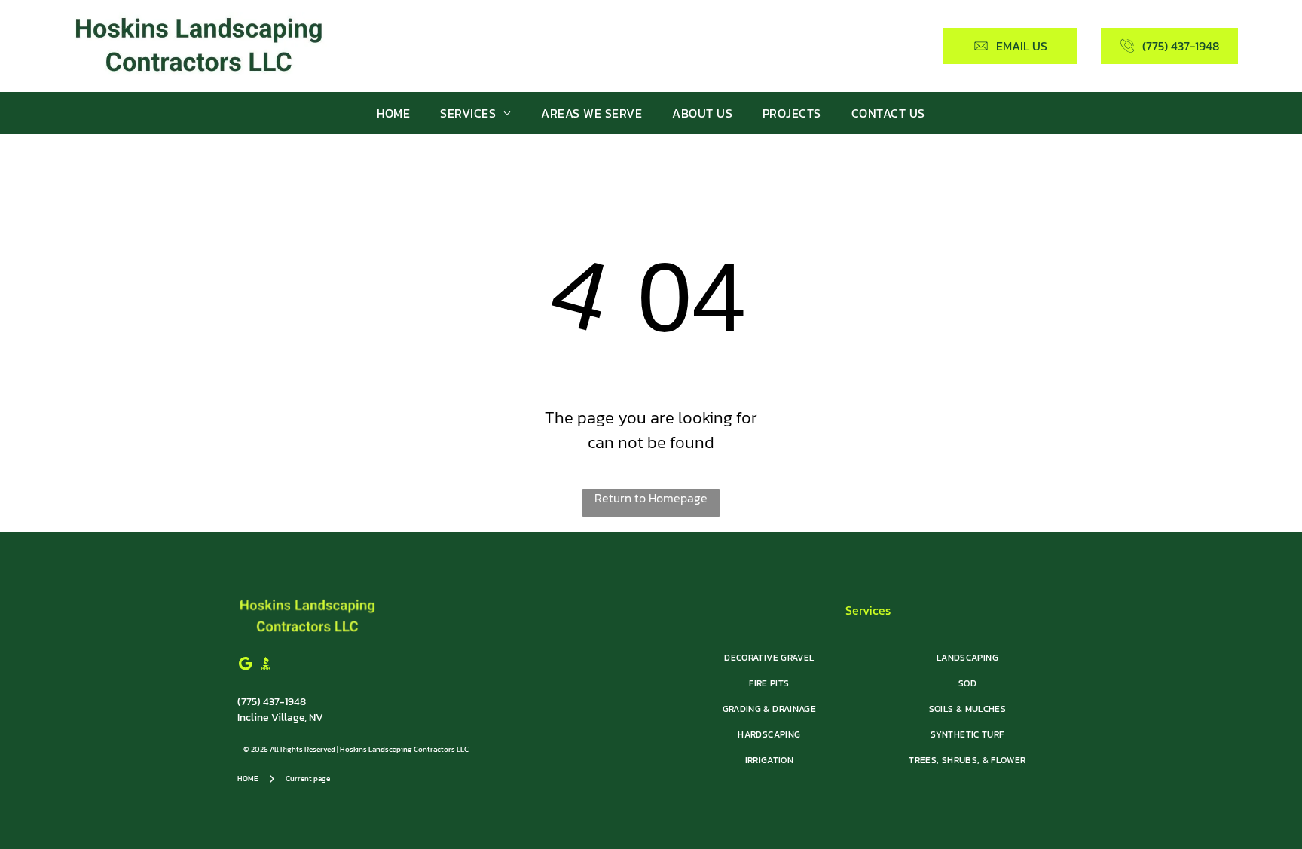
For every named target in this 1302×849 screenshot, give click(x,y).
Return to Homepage (651, 498)
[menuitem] (393, 113)
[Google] (245, 665)
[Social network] (266, 665)
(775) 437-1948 (271, 702)
